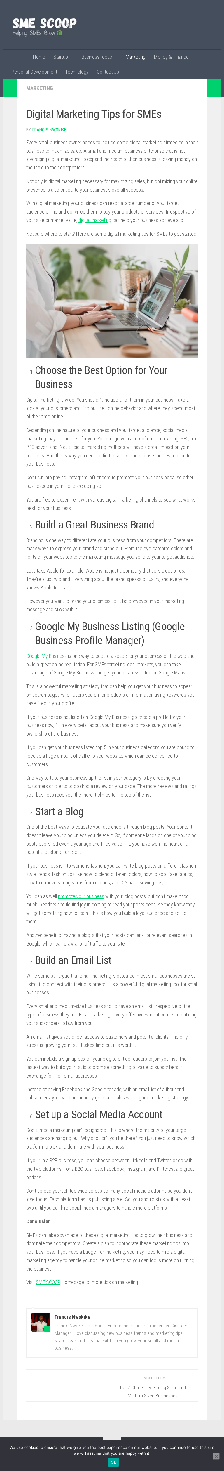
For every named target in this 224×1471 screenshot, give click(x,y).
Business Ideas (96, 57)
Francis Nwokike (49, 130)
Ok (113, 1462)
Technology (77, 72)
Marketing (135, 57)
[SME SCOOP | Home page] (44, 25)
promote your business (81, 896)
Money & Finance (171, 57)
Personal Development (34, 72)
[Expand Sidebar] (10, 88)
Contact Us (108, 72)
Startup (60, 57)
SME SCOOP (48, 1282)
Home (39, 57)
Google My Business (46, 656)
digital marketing (94, 220)
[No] (216, 1456)
